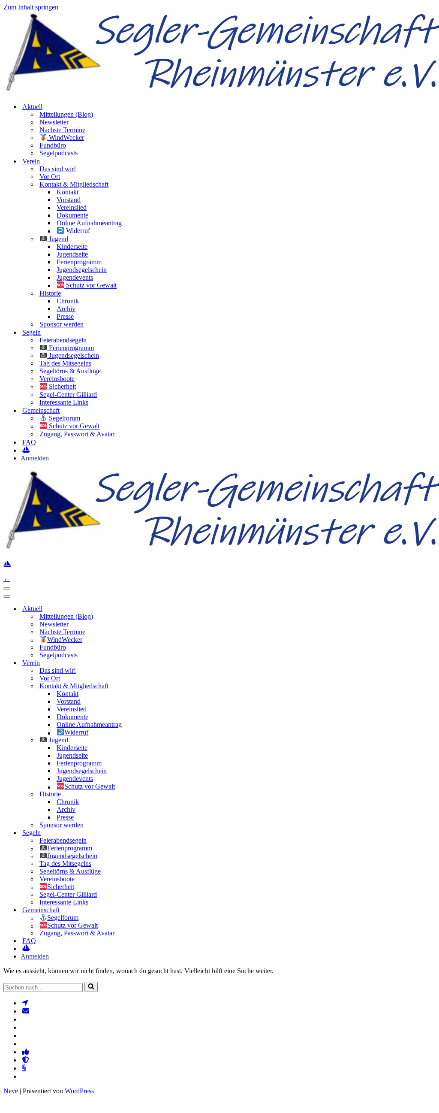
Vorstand (69, 199)
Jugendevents (75, 277)
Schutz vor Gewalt (90, 285)
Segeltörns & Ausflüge (70, 371)
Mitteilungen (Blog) (66, 114)
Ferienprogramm (79, 262)
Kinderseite (72, 246)
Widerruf (77, 231)
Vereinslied (72, 207)
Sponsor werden (61, 324)
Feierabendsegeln (63, 340)
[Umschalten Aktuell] (149, 608)
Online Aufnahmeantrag (89, 223)
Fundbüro (52, 145)
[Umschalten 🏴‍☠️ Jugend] (149, 740)
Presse (65, 316)
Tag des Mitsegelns (65, 363)
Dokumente (72, 215)
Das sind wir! (57, 168)
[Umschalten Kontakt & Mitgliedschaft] (149, 686)
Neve (10, 1091)
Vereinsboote (57, 378)
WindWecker (65, 137)
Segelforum (63, 418)
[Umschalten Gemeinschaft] (149, 910)
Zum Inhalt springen (30, 7)
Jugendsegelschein (82, 269)
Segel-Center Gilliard (68, 394)
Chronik (68, 301)
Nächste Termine (62, 129)
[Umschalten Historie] (149, 794)
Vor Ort (49, 176)
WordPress (79, 1091)
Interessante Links (63, 402)
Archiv (66, 308)
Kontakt (67, 192)
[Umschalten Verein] (149, 662)
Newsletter (54, 122)
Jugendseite (72, 254)
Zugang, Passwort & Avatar (76, 434)
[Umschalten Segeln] (149, 833)
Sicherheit (61, 386)
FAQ (29, 442)
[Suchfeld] (91, 987)
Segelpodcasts (58, 153)
